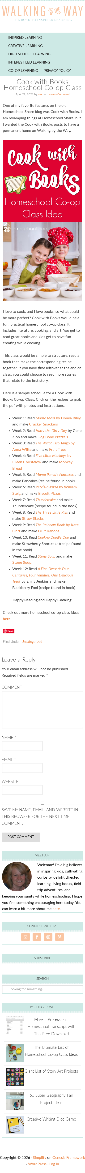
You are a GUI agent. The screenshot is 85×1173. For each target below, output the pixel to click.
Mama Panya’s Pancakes (55, 475)
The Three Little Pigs (52, 512)
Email (9, 760)
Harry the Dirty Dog (51, 431)
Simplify (39, 1158)
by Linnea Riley (58, 418)
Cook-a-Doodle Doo (53, 537)
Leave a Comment (58, 94)
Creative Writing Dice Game (51, 1119)
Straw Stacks (33, 518)
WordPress (37, 1164)
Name (9, 738)
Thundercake (46, 500)
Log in (54, 1164)
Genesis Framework (68, 1158)
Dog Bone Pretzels (53, 437)
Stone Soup (46, 556)
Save (10, 631)
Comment (12, 687)
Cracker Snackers (43, 424)
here (56, 909)
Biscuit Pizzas (49, 493)
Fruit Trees (57, 449)
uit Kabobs (50, 531)
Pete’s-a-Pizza (47, 487)
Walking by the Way (42, 14)
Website (10, 782)
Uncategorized (31, 642)
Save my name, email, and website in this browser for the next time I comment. (40, 816)
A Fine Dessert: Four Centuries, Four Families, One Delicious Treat (42, 575)
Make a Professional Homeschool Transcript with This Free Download (51, 1027)
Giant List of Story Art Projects (51, 1071)
